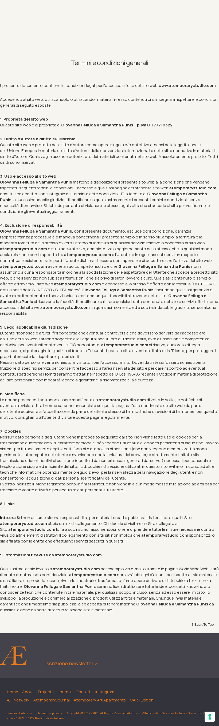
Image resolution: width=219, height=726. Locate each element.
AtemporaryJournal (51, 700)
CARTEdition (142, 700)
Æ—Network (18, 700)
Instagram (104, 692)
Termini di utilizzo (19, 713)
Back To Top (204, 624)
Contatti (83, 692)
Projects (46, 692)
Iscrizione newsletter (71, 663)
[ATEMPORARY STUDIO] (109, 9)
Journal (65, 692)
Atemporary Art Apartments (100, 700)
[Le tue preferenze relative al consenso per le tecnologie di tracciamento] (210, 717)
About (28, 692)
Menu (8, 9)
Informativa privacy (49, 713)
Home (12, 692)
